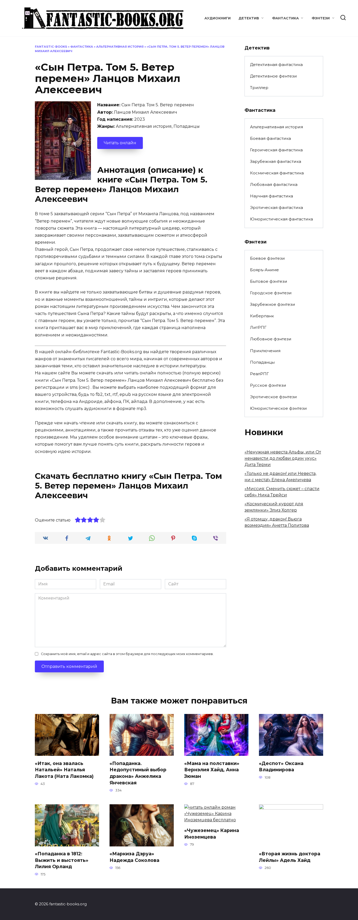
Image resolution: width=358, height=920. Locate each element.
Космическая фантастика (277, 172)
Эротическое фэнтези (273, 396)
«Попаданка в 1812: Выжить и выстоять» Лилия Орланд (61, 860)
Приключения (265, 350)
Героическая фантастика (276, 149)
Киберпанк (262, 315)
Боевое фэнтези (267, 258)
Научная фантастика (271, 195)
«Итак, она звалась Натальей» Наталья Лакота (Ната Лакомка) (64, 769)
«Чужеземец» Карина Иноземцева (211, 834)
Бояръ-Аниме (264, 269)
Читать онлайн (120, 142)
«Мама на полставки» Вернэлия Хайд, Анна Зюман (211, 769)
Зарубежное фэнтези (272, 304)
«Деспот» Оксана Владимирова (281, 766)
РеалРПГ (259, 373)
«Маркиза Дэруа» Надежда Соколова (134, 857)
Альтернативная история (120, 46)
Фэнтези (321, 18)
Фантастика (285, 18)
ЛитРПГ (258, 327)
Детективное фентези (273, 76)
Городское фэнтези (271, 292)
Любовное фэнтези (270, 338)
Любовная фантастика (273, 184)
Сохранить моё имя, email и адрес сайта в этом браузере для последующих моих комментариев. (127, 654)
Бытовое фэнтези (268, 281)
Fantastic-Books (51, 46)
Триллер (259, 87)
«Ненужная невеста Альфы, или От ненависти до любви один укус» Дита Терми (283, 458)
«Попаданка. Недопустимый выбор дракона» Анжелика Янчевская (138, 772)
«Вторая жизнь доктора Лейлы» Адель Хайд (289, 857)
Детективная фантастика (276, 64)
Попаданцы (262, 362)
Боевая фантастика (270, 138)
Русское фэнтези (268, 385)
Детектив (248, 18)
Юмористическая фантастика (281, 219)
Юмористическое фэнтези (278, 408)
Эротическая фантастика (276, 207)
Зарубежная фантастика (275, 161)
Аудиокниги (217, 18)
